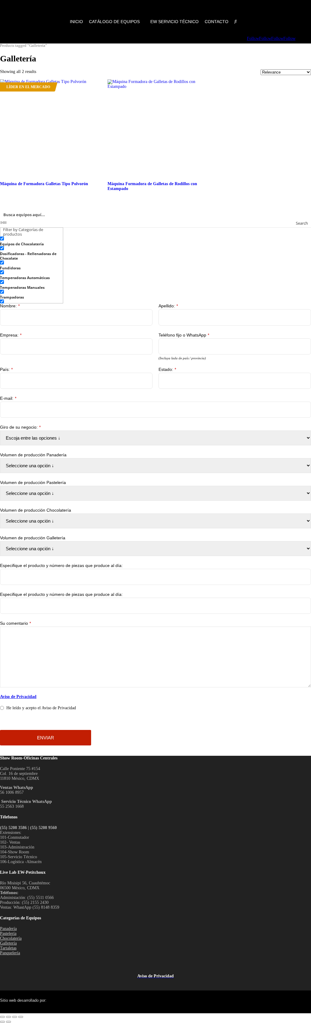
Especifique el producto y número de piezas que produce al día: (61, 565)
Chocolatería (11, 938)
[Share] (14, 1017)
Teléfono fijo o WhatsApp (184, 335)
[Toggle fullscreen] (8, 1017)
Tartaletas (8, 948)
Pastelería (8, 933)
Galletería (8, 943)
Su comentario (15, 623)
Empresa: (11, 335)
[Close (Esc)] (20, 1017)
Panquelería (10, 953)
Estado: (167, 369)
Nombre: (10, 305)
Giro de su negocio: (20, 427)
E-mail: (8, 398)
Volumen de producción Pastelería (33, 482)
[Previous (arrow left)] (2, 1022)
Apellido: (168, 305)
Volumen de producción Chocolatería (35, 510)
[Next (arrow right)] (8, 1022)
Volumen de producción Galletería (32, 537)
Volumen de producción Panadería (33, 454)
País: (6, 369)
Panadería (8, 928)
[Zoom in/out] (2, 1017)
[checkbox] (30, 241)
